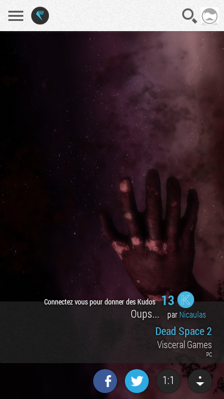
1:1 (168, 380)
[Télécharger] (200, 381)
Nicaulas (192, 314)
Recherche (190, 16)
